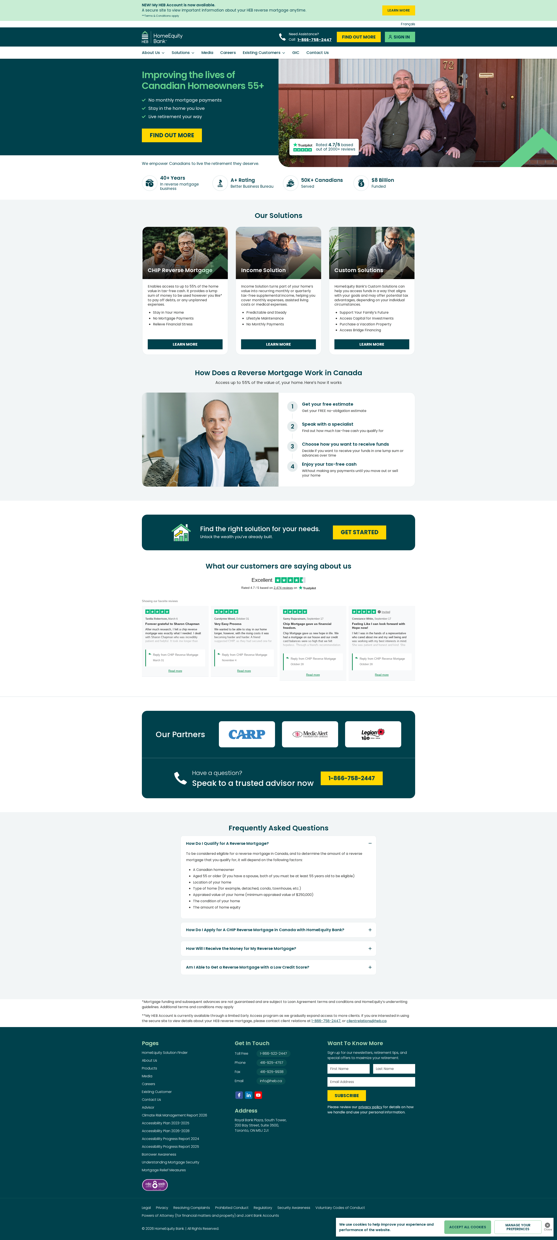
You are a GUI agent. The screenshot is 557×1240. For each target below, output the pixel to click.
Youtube (258, 1095)
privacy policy (370, 1106)
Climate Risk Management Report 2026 (174, 1115)
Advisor (148, 1107)
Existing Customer (157, 1091)
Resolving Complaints (191, 1207)
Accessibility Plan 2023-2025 (165, 1123)
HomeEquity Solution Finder (165, 1052)
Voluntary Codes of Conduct (340, 1207)
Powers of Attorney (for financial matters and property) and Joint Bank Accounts (210, 1215)
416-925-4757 (271, 1062)
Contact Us (317, 52)
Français (408, 24)
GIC (295, 52)
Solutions (181, 52)
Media (207, 52)
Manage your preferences (518, 1227)
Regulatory (263, 1207)
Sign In (402, 37)
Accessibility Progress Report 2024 (170, 1138)
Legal (146, 1207)
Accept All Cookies (467, 1227)
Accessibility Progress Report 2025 (170, 1146)
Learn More (399, 10)
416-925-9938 (272, 1071)
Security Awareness (293, 1207)
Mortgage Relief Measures (164, 1170)
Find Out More (359, 37)
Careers (228, 52)
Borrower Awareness (159, 1154)
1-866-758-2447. (326, 1020)
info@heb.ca (271, 1080)
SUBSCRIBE (347, 1096)
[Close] (547, 1225)
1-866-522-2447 (273, 1053)
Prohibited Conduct (231, 1207)
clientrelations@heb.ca (366, 1020)
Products (149, 1068)
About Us (151, 52)
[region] (445, 1227)
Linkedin (248, 1095)
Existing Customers (261, 52)
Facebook (239, 1095)
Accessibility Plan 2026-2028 (166, 1130)
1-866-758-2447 (314, 39)
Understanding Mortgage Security (170, 1162)
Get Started (359, 532)
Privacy (162, 1207)
